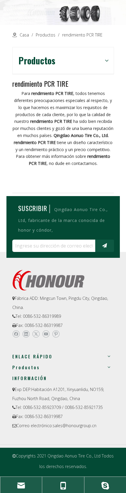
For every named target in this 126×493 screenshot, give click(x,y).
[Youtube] (46, 334)
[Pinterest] (55, 334)
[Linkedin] (26, 334)
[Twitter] (36, 334)
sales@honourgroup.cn (74, 425)
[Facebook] (16, 334)
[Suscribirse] (104, 246)
